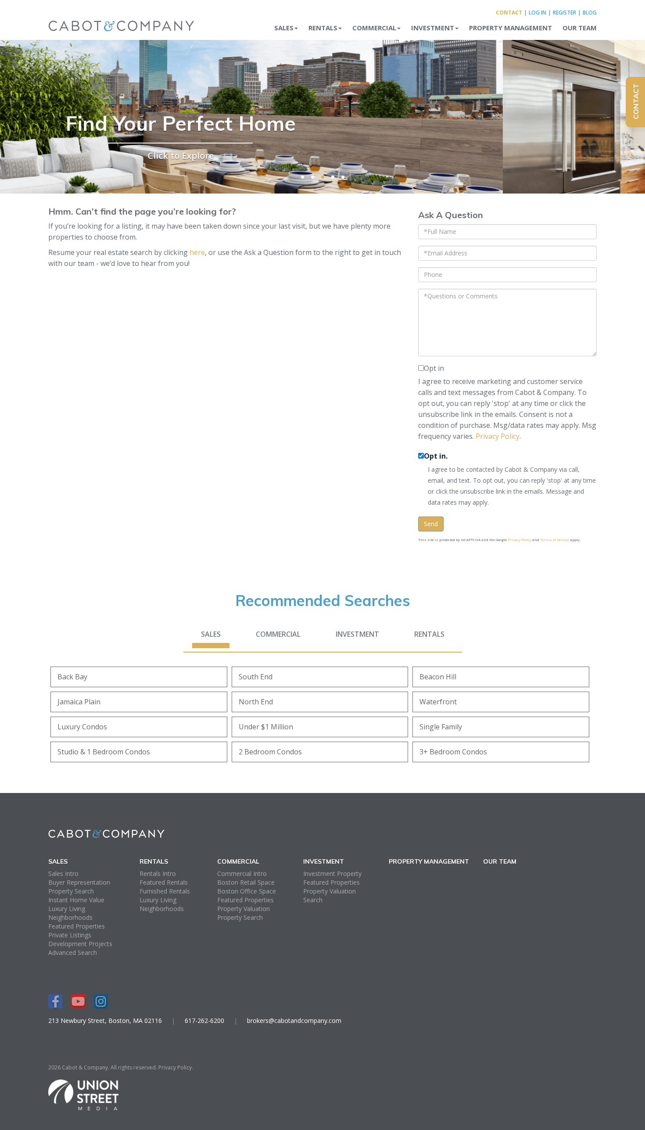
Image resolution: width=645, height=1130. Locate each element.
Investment (357, 634)
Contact (509, 12)
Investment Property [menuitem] (332, 873)
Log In (537, 12)
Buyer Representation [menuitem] (79, 882)
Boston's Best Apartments (323, 123)
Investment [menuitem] (432, 27)
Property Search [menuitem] (71, 891)
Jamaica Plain (78, 702)
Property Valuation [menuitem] (243, 908)
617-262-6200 (204, 1020)
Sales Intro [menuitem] (63, 873)
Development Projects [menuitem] (80, 944)
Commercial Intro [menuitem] (242, 873)
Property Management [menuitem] (510, 27)
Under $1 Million (266, 727)
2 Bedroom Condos (270, 752)
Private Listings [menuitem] (69, 935)
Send (431, 524)
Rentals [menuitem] (322, 27)
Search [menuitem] (312, 900)
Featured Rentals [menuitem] (164, 882)
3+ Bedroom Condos (453, 752)
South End (255, 677)
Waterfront (438, 702)
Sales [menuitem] (284, 27)
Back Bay (72, 677)
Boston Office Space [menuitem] (246, 891)
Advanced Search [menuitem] (72, 952)
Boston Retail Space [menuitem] (246, 882)
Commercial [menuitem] (374, 27)
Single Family (440, 727)
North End (256, 702)
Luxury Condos (82, 727)
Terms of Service (554, 539)
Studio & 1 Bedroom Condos (103, 752)
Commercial (278, 634)
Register (564, 12)
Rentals (429, 634)
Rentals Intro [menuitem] (158, 873)
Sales (211, 634)
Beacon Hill (437, 677)
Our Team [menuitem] (580, 27)
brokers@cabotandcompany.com (294, 1020)
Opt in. (436, 456)
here (197, 252)
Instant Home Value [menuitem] (76, 900)
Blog (590, 12)
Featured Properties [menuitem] (76, 926)
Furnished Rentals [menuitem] (165, 891)
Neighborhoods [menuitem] (70, 917)
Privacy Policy (498, 436)
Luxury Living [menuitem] (66, 908)
